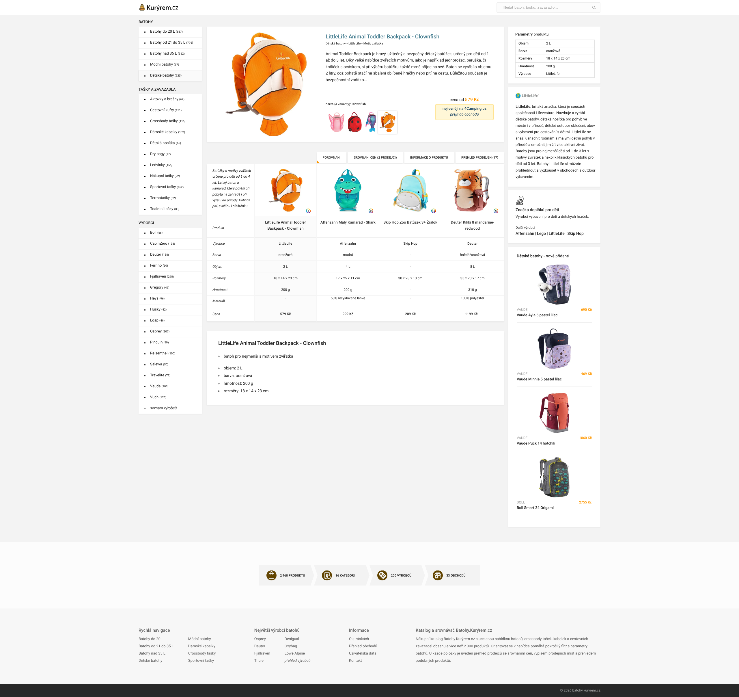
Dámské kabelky (167, 132)
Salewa (159, 364)
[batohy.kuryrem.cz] (165, 7)
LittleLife (354, 43)
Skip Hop (410, 243)
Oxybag (291, 646)
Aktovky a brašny (167, 99)
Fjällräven (162, 276)
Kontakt (355, 661)
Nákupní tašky (165, 176)
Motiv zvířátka (373, 43)
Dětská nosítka (165, 143)
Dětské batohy (166, 75)
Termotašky (163, 198)
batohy (577, 690)
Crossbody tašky (168, 121)
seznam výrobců (163, 408)
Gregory (159, 287)
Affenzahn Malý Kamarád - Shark (348, 222)
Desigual (292, 639)
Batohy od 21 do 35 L (171, 42)
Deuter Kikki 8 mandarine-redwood (472, 225)
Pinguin (159, 342)
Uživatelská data (362, 653)
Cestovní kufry (166, 110)
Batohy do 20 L (166, 31)
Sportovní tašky (167, 187)
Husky (158, 309)
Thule (259, 661)
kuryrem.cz (591, 690)
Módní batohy (164, 64)
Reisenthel (162, 353)
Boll (156, 233)
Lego (541, 233)
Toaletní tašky (165, 209)
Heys (157, 298)
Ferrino (159, 265)
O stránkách (359, 639)
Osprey (159, 331)
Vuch (158, 397)
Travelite (160, 375)
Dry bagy (160, 154)
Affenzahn (348, 243)
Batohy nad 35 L (167, 53)
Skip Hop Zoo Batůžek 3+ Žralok (410, 222)
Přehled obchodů (363, 646)
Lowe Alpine (295, 653)
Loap (157, 320)
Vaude (159, 386)
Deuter (159, 254)
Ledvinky (161, 165)
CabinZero (162, 243)
